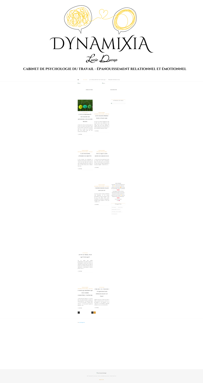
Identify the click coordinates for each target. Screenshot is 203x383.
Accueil (85, 79)
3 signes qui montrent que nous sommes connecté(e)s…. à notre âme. (85, 293)
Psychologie (85, 112)
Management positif (116, 209)
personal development (116, 211)
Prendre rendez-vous (114, 79)
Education (120, 207)
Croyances (114, 207)
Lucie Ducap (80, 134)
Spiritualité (91, 288)
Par (81, 322)
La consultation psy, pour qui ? (97, 79)
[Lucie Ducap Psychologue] (101, 39)
